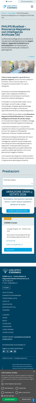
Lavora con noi (7, 332)
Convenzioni (6, 326)
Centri (4, 318)
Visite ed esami (7, 292)
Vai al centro (10, 250)
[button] (27, 1)
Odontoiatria (7, 304)
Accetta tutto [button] (9, 399)
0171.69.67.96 (10, 241)
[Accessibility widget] (33, 400)
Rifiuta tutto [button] (26, 399)
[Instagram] (7, 351)
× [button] (34, 371)
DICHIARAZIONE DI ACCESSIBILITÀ (13, 345)
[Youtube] (11, 351)
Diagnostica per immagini (11, 295)
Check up (5, 301)
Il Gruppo (5, 315)
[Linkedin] (14, 351)
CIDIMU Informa (8, 329)
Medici (4, 321)
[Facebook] (3, 351)
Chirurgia (6, 310)
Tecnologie (6, 324)
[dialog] (18, 386)
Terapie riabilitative (9, 298)
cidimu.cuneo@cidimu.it (14, 245)
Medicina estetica (9, 307)
